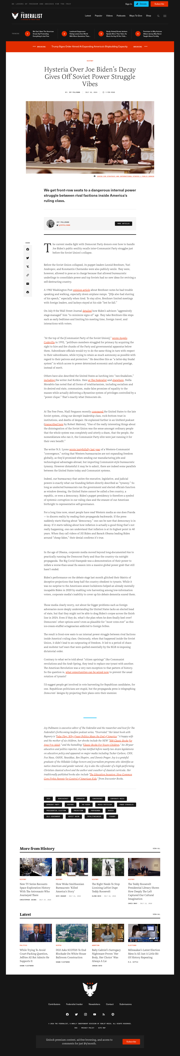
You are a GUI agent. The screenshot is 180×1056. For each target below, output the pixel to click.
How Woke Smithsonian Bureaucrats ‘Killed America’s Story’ (70, 887)
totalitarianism (94, 816)
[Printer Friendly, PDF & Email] (27, 292)
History (70, 805)
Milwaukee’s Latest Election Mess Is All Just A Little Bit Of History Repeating (144, 953)
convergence (97, 799)
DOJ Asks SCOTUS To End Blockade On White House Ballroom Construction (71, 953)
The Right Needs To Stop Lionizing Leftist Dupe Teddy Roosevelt (106, 887)
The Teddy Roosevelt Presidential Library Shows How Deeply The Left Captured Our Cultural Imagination (143, 891)
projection (78, 810)
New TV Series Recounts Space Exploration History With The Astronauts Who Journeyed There (35, 889)
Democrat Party (53, 805)
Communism (80, 799)
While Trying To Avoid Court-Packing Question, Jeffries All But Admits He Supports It (34, 955)
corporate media (117, 799)
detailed (87, 311)
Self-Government (53, 816)
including (49, 380)
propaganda (95, 810)
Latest (25, 914)
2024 (48, 799)
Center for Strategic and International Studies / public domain (125, 176)
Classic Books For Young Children (101, 745)
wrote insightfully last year (84, 449)
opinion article (81, 290)
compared (97, 411)
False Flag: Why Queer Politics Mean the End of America (86, 736)
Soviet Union (73, 816)
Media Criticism (105, 805)
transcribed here (54, 424)
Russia (111, 810)
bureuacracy (63, 799)
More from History (37, 848)
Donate (143, 3)
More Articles (124, 223)
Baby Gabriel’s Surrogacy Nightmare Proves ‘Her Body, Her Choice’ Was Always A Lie (106, 955)
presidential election (56, 810)
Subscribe (159, 3)
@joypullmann (64, 225)
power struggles (126, 805)
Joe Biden (86, 805)
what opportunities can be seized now (87, 672)
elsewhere (118, 380)
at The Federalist (97, 380)
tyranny (112, 816)
